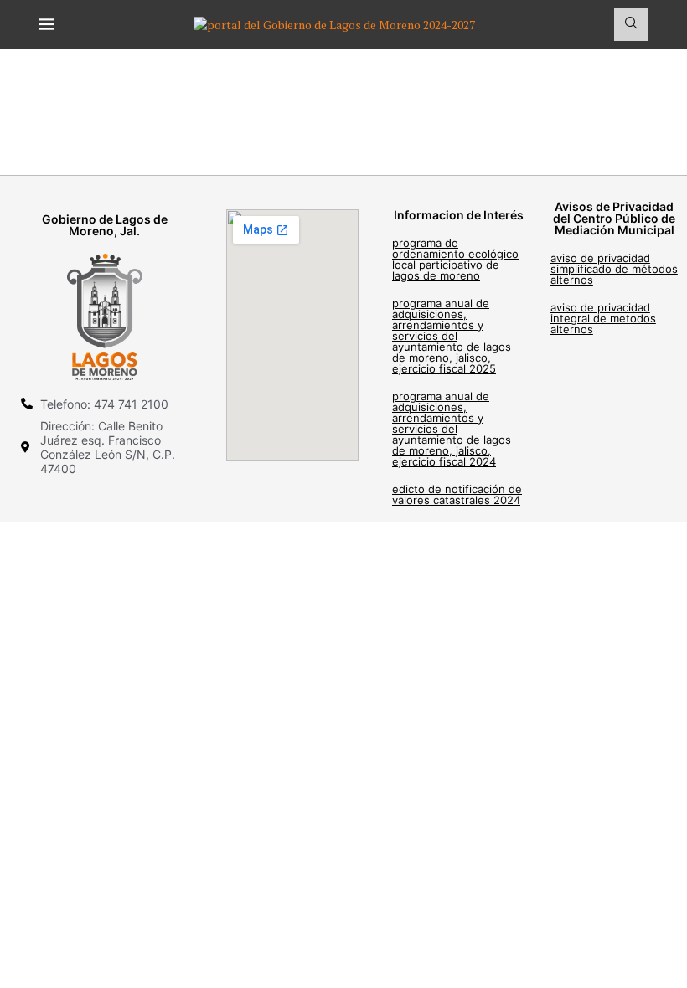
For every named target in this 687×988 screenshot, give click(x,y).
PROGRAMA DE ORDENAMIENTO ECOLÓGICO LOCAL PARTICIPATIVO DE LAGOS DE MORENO (455, 259)
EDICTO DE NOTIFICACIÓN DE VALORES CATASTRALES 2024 (457, 494)
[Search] (631, 24)
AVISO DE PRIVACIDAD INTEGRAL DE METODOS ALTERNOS (603, 318)
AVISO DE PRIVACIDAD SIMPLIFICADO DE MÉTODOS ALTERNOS (614, 268)
